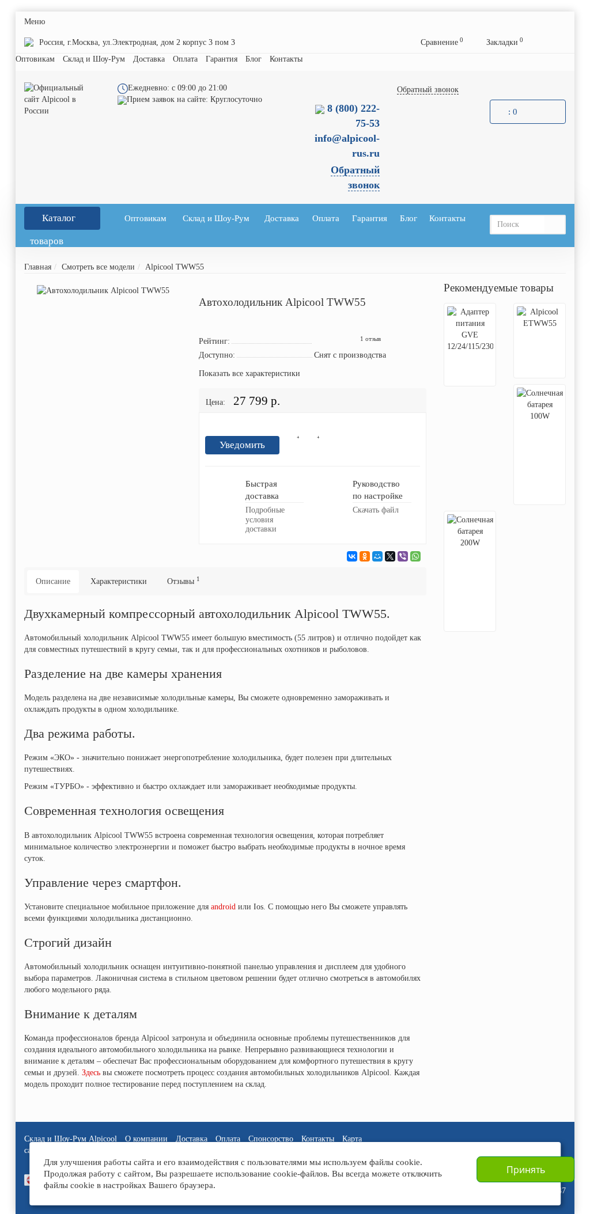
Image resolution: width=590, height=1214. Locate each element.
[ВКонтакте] (352, 556)
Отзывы (183, 581)
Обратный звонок (428, 89)
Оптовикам (35, 59)
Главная (37, 267)
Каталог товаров (52, 221)
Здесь (91, 1072)
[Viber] (403, 556)
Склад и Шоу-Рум (94, 59)
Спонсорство (270, 1139)
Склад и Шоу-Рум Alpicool (70, 1139)
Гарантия (221, 59)
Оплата (185, 59)
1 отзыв (370, 339)
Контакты (286, 59)
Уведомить (242, 444)
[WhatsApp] (415, 556)
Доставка (149, 59)
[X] (390, 556)
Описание (53, 581)
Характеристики (118, 581)
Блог (253, 59)
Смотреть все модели (98, 267)
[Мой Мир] (377, 556)
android (223, 906)
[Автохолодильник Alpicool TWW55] (103, 291)
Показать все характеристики (249, 374)
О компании (146, 1139)
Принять (525, 1169)
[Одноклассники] (365, 556)
